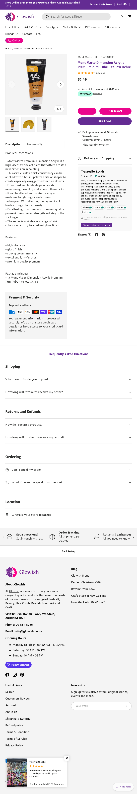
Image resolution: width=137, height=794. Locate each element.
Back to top (68, 551)
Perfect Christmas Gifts (86, 582)
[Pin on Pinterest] (103, 234)
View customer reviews (96, 225)
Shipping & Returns (17, 719)
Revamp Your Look (83, 589)
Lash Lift (122, 4)
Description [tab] (13, 144)
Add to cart (115, 111)
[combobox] (76, 16)
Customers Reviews (18, 699)
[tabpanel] (36, 217)
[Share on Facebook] (96, 234)
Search (9, 692)
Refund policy (14, 725)
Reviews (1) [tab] (34, 144)
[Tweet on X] (90, 234)
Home (8, 48)
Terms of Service (16, 739)
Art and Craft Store (101, 4)
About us (11, 712)
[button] (129, 16)
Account (10, 705)
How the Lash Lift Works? (88, 602)
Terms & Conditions (18, 732)
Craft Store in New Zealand (88, 596)
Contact (27, 34)
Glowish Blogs (80, 576)
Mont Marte (85, 57)
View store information (95, 145)
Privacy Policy (14, 745)
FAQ (38, 34)
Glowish (14, 591)
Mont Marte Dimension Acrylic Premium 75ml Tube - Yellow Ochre (34, 48)
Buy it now (104, 121)
